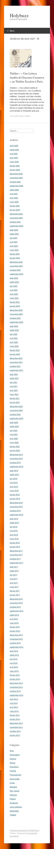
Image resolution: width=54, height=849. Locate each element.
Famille (13, 770)
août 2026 (14, 145)
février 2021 (15, 398)
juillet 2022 (14, 330)
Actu (12, 750)
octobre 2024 (15, 221)
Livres (12, 782)
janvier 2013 (15, 735)
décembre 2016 (16, 598)
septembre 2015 (16, 647)
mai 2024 (13, 242)
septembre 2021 (16, 370)
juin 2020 (13, 430)
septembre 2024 (16, 225)
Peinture (13, 794)
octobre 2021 (15, 366)
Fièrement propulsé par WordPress (24, 830)
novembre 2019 (16, 458)
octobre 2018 (15, 510)
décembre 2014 (16, 683)
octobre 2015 (15, 643)
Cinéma (13, 758)
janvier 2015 (15, 679)
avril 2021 (14, 390)
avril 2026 (14, 157)
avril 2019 (14, 486)
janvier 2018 (15, 546)
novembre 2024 (16, 217)
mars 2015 (14, 671)
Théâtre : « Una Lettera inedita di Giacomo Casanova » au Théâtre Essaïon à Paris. (27, 77)
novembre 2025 (16, 177)
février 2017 (15, 590)
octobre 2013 (15, 731)
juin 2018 (13, 526)
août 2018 (14, 518)
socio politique (16, 806)
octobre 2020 (15, 414)
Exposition (14, 766)
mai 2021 (13, 386)
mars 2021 (14, 394)
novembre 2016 (16, 602)
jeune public (15, 778)
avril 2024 (14, 246)
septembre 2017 (16, 562)
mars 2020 (14, 442)
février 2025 (15, 205)
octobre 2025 (15, 181)
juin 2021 (13, 382)
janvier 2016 (15, 631)
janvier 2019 (15, 498)
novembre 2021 (16, 362)
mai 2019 (13, 482)
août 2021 (14, 374)
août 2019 (14, 470)
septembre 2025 (16, 185)
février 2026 (15, 165)
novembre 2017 (16, 554)
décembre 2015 (16, 635)
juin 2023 (13, 286)
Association (15, 754)
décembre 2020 (16, 406)
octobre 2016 (15, 606)
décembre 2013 (16, 723)
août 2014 (14, 699)
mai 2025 (13, 193)
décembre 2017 (16, 550)
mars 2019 (14, 490)
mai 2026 (13, 153)
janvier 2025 (15, 209)
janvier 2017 (15, 594)
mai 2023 (13, 290)
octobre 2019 (15, 462)
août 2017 (14, 566)
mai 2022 (13, 338)
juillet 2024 (14, 233)
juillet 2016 (14, 615)
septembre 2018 (16, 514)
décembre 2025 (16, 173)
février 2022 (15, 350)
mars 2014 (14, 711)
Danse (12, 762)
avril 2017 (14, 582)
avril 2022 (14, 342)
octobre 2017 (15, 558)
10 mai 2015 (15, 116)
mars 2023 (14, 298)
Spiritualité (14, 810)
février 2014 (15, 715)
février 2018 (15, 542)
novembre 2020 (16, 410)
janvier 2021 (15, 402)
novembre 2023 (16, 266)
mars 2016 (14, 623)
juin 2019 (13, 478)
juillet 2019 (14, 474)
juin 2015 (13, 659)
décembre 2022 (16, 310)
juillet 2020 (14, 426)
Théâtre (27, 116)
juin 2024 (13, 237)
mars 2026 (14, 161)
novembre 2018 (16, 506)
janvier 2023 (15, 306)
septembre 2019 (16, 466)
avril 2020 (14, 438)
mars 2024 (14, 250)
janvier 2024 (15, 258)
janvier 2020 (15, 450)
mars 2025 (14, 201)
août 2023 (14, 278)
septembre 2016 (16, 610)
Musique (13, 786)
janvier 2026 (15, 169)
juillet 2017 (14, 570)
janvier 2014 (15, 719)
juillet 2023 (14, 282)
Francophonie (15, 774)
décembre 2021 (16, 358)
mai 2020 (13, 434)
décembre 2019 (16, 454)
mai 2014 (13, 703)
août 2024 (14, 229)
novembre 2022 (16, 314)
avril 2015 (14, 667)
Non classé (14, 790)
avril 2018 (14, 534)
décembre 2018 (16, 502)
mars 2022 (14, 346)
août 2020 (14, 422)
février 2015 (15, 675)
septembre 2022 (16, 322)
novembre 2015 (16, 639)
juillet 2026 (14, 149)
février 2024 (15, 254)
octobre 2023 (15, 270)
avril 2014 (14, 707)
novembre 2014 (16, 687)
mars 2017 (14, 586)
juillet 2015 (14, 655)
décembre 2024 (16, 213)
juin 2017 (13, 574)
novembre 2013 (16, 727)
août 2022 (14, 326)
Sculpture (14, 802)
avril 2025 (14, 197)
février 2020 (15, 446)
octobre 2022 (15, 318)
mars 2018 (14, 538)
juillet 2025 (14, 189)
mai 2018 (13, 530)
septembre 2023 (16, 274)
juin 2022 (13, 334)
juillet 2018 (14, 522)
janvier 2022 (15, 354)
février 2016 (15, 627)
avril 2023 (14, 294)
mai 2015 (13, 663)
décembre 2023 (16, 262)
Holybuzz (19, 15)
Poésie (13, 798)
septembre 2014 (16, 695)
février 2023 (15, 302)
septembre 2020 (16, 418)
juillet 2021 (14, 378)
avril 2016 (14, 619)
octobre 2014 (15, 691)
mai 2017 (13, 578)
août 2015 (14, 651)
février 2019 (15, 494)
